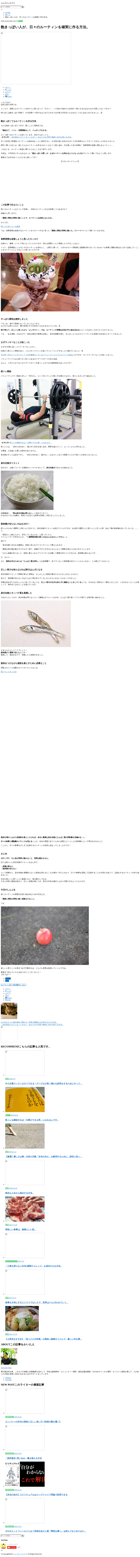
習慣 (15, 985)
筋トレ (8, 978)
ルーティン (5, 985)
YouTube (8, 1380)
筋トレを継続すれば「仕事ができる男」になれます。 (31, 443)
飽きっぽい (21, 985)
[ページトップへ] (2, 1550)
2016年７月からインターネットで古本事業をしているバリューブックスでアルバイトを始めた (37, 355)
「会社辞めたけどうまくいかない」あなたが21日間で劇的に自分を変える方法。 (41, 137)
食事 (7, 981)
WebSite (8, 1378)
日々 (11, 985)
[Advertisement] (70, 182)
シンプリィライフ (8, 3)
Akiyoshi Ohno (6, 1368)
